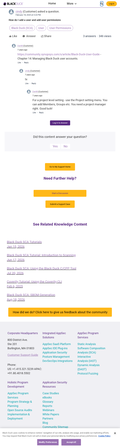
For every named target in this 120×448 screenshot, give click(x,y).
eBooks (47, 397)
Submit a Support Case (60, 204)
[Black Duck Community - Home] (13, 3)
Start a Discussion (60, 193)
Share (47, 36)
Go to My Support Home (60, 167)
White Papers (50, 414)
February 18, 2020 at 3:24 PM (28, 15)
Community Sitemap (55, 427)
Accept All (71, 442)
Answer (31, 36)
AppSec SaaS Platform (56, 344)
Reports (47, 405)
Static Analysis (87, 344)
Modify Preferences (48, 442)
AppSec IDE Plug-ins (55, 348)
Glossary (47, 401)
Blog (45, 422)
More (70, 3)
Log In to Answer (60, 123)
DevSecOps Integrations (57, 360)
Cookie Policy (104, 436)
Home (52, 3)
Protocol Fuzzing (88, 373)
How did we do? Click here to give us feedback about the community (60, 312)
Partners (47, 418)
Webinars (48, 410)
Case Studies (50, 393)
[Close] (115, 433)
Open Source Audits (20, 410)
